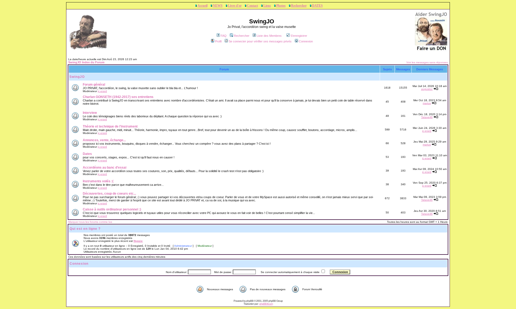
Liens (267, 6)
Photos (281, 6)
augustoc (427, 89)
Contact (252, 6)
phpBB (249, 300)
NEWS (218, 6)
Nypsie (138, 240)
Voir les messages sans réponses (427, 62)
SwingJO (77, 77)
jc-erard (102, 91)
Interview (90, 113)
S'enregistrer (299, 35)
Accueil (202, 6)
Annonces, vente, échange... (104, 140)
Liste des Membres (269, 35)
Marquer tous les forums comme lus (90, 221)
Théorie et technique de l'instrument (110, 126)
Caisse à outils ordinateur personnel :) (112, 209)
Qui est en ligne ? (85, 229)
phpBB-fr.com (266, 303)
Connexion (306, 41)
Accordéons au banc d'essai (104, 167)
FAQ (224, 35)
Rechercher (299, 6)
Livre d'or (235, 6)
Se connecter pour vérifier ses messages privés (260, 41)
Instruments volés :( (98, 181)
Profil (218, 41)
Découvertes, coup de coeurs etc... (109, 193)
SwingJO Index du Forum (86, 62)
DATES (317, 6)
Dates (87, 154)
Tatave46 (427, 117)
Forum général (94, 84)
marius (427, 103)
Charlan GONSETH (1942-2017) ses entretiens (118, 97)
